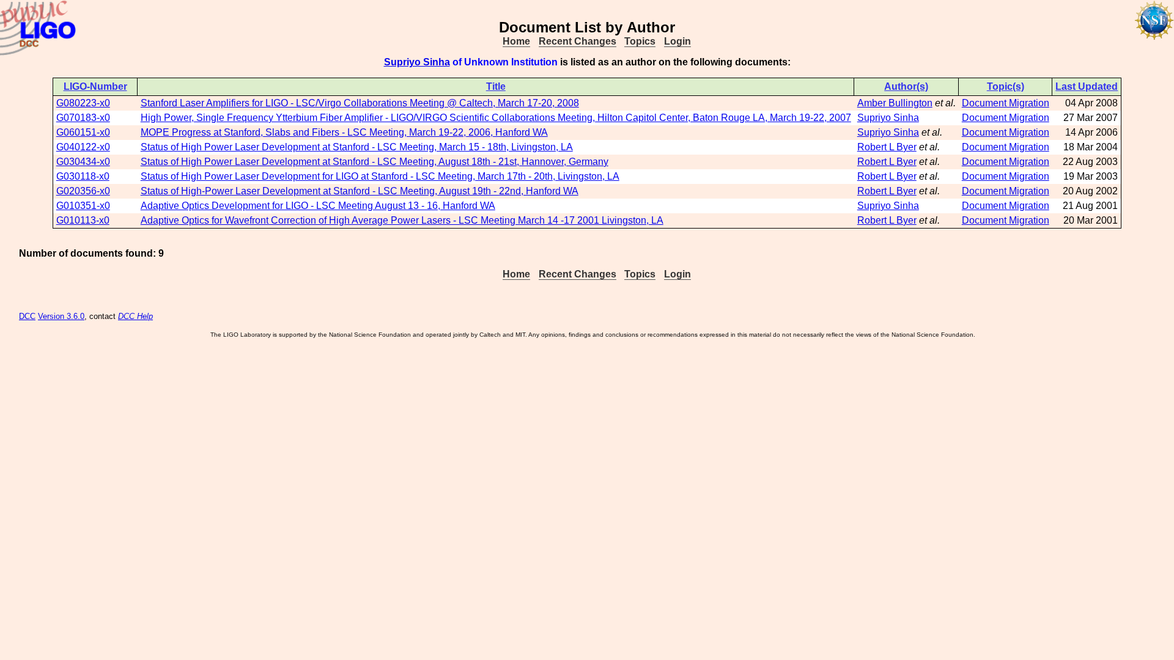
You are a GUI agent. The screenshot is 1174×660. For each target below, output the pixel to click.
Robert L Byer (887, 147)
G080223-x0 (83, 103)
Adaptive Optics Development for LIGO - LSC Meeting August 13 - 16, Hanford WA (318, 205)
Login (677, 41)
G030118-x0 (82, 176)
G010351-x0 (83, 205)
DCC (27, 316)
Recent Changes (577, 41)
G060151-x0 (83, 132)
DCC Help (135, 316)
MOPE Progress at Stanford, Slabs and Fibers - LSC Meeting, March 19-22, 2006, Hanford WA (344, 132)
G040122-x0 (83, 147)
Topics (639, 41)
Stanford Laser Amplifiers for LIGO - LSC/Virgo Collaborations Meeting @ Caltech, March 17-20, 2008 (360, 103)
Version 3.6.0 (61, 316)
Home (516, 41)
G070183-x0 (83, 117)
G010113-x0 (82, 220)
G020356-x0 (83, 191)
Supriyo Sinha (417, 62)
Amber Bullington (894, 103)
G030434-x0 (83, 161)
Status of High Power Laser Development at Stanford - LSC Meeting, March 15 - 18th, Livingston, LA (357, 147)
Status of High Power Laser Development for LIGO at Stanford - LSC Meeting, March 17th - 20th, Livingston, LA (380, 176)
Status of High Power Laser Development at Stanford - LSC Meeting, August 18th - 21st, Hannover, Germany (374, 161)
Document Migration (1005, 103)
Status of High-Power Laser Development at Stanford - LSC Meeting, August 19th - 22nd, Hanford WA (359, 191)
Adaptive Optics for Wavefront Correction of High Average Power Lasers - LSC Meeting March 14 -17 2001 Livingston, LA (402, 220)
